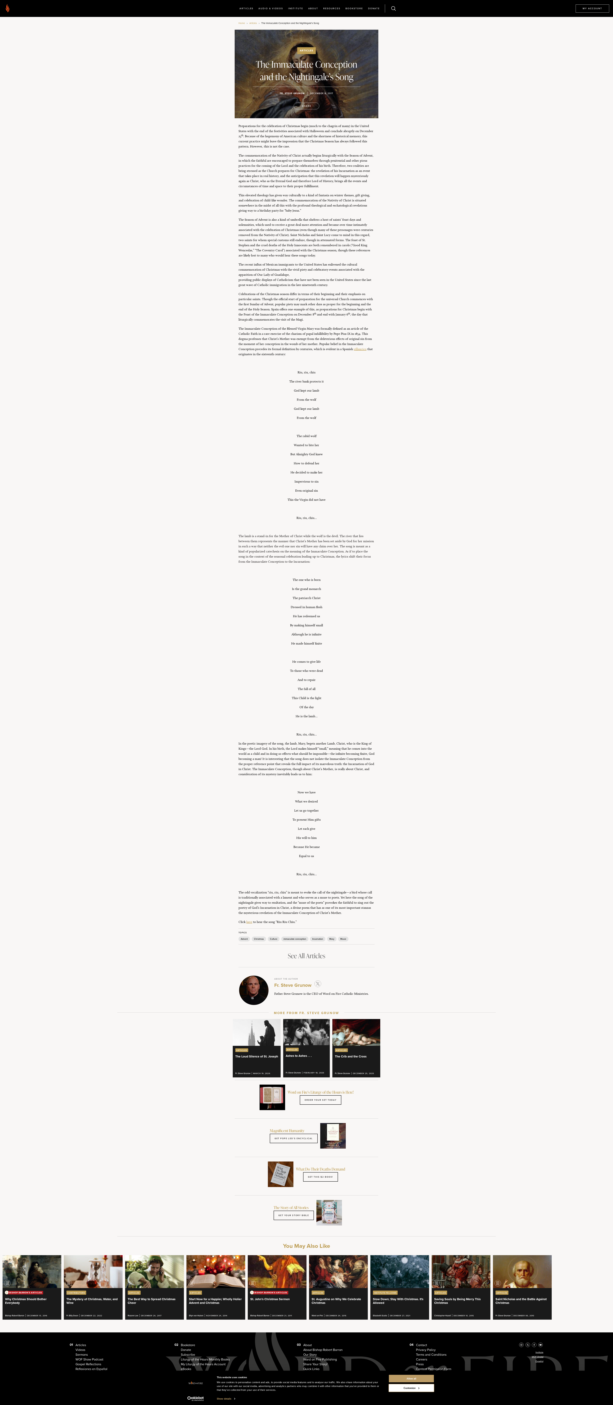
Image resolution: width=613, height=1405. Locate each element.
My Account (592, 8)
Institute (295, 8)
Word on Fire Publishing (320, 1359)
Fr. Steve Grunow (292, 93)
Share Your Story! (315, 1364)
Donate (374, 8)
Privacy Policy (426, 1349)
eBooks (186, 1369)
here (249, 922)
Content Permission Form (433, 1369)
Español (539, 1361)
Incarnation (317, 938)
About (313, 8)
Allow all (411, 1378)
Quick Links (311, 1369)
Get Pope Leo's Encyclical (294, 1138)
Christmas (259, 938)
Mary (331, 938)
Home (241, 23)
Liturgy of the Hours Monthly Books (205, 1359)
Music (343, 938)
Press (420, 1364)
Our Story (310, 1354)
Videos (80, 1349)
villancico (360, 349)
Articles (246, 8)
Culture (273, 938)
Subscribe (188, 1354)
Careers (421, 1359)
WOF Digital (537, 1357)
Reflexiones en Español (91, 1369)
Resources (331, 8)
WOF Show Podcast (89, 1359)
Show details (224, 1398)
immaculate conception (295, 938)
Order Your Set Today (321, 1099)
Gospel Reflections (88, 1364)
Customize (410, 1388)
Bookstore (354, 8)
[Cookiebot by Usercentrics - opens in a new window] (196, 1398)
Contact (421, 1345)
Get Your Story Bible (293, 1215)
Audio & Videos (270, 8)
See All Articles (306, 955)
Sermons (82, 1354)
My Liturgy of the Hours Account (203, 1364)
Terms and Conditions (431, 1354)
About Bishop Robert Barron (323, 1349)
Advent (244, 938)
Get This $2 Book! (320, 1176)
